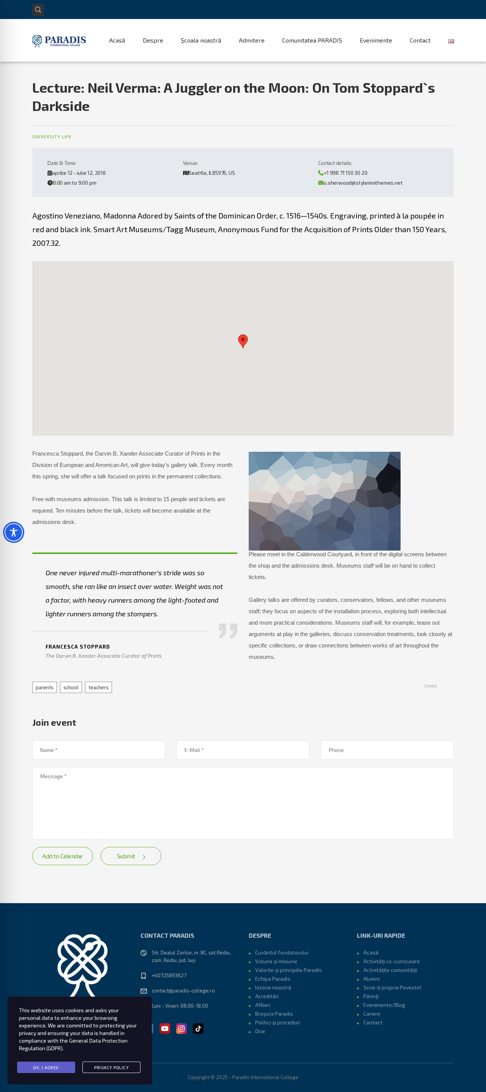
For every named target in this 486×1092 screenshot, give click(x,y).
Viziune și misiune (276, 961)
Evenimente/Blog (384, 1005)
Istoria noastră (273, 987)
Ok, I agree (46, 1067)
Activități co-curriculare (391, 961)
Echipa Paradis (272, 978)
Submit (126, 855)
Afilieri (262, 1005)
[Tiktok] (198, 1028)
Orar (260, 1031)
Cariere (371, 1013)
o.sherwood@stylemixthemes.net (362, 182)
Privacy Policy (111, 1067)
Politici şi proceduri (277, 1022)
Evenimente (376, 40)
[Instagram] (181, 1028)
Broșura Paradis (274, 1013)
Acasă (117, 40)
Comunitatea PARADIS (312, 40)
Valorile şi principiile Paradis (288, 970)
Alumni (371, 978)
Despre (153, 40)
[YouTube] (164, 1028)
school (71, 687)
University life (52, 136)
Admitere (252, 40)
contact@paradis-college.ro (183, 991)
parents (45, 687)
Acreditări (267, 996)
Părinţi (371, 996)
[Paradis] (59, 40)
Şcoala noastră (201, 40)
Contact (420, 40)
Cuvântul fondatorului (281, 952)
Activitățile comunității (390, 970)
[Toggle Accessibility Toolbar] (14, 532)
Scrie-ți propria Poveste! (392, 987)
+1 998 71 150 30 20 (345, 172)
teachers (98, 687)
